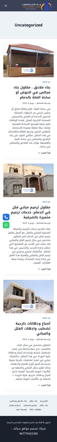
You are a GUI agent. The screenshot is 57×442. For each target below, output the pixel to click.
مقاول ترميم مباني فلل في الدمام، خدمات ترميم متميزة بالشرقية (30, 212)
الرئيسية (44, 401)
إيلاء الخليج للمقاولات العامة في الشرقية (22, 422)
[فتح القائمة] (5, 6)
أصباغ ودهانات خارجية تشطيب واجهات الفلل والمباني (32, 328)
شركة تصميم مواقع (34, 428)
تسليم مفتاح (15, 405)
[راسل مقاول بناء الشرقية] (6, 225)
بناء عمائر (44, 405)
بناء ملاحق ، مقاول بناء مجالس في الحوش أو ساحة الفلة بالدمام (32, 92)
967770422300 (28, 433)
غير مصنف (46, 81)
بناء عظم (33, 401)
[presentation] (28, 60)
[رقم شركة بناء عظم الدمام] (6, 217)
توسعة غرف (21, 409)
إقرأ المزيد (44, 153)
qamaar (40, 103)
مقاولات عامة (35, 409)
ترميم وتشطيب (30, 405)
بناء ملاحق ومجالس (18, 401)
